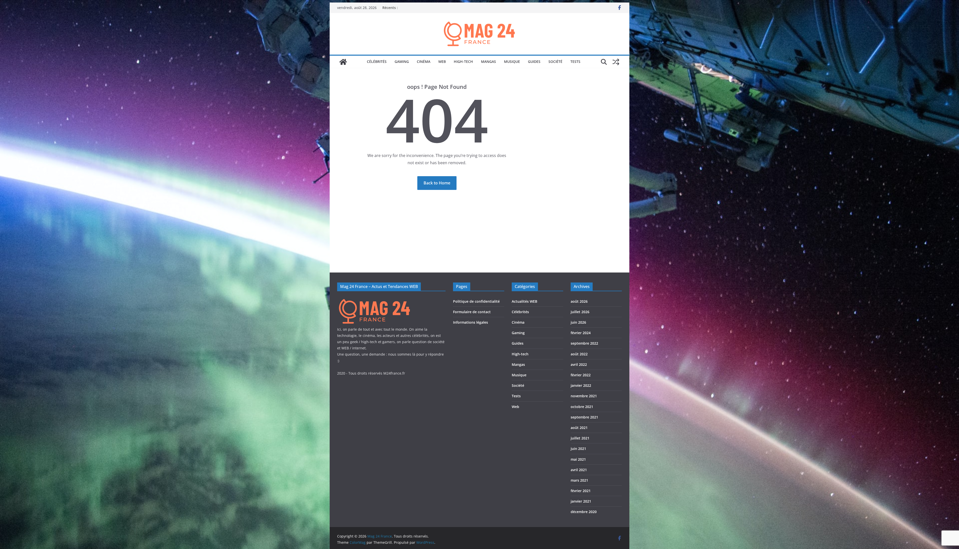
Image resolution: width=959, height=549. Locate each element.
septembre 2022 (584, 343)
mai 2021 (578, 459)
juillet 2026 (580, 311)
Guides (534, 61)
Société (555, 61)
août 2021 (579, 427)
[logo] (374, 299)
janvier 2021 (581, 501)
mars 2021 (579, 480)
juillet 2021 (580, 438)
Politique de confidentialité (476, 301)
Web (442, 61)
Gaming (402, 61)
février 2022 (581, 375)
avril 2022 (579, 364)
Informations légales (470, 322)
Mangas (488, 61)
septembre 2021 (584, 417)
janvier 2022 (581, 385)
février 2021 (581, 490)
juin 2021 (578, 448)
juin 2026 (578, 322)
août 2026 (579, 301)
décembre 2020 (584, 511)
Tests (575, 61)
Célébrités (377, 61)
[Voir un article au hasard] (616, 62)
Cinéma (423, 61)
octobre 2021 (582, 406)
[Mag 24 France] (343, 62)
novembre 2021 (584, 396)
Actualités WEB (524, 301)
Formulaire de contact (472, 311)
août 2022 (579, 354)
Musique (512, 61)
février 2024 (581, 332)
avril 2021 (579, 469)
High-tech (463, 61)
